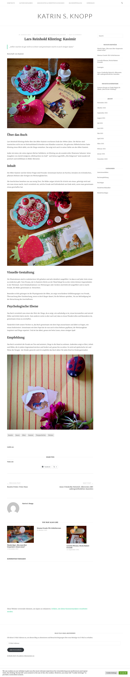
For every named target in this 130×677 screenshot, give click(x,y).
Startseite (11, 3)
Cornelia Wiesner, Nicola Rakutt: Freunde (107, 61)
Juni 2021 (100, 128)
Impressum (91, 3)
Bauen (18, 435)
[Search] (120, 35)
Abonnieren (16, 650)
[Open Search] (122, 3)
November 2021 (102, 103)
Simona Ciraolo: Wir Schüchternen (108, 55)
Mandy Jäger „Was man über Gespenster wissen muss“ (110, 49)
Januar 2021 (101, 154)
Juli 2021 (100, 123)
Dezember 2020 (102, 159)
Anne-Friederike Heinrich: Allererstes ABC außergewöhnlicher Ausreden (109, 73)
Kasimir (30, 435)
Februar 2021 (101, 149)
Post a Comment (75, 34)
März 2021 (100, 143)
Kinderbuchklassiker (57, 34)
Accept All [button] (123, 673)
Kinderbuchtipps (102, 193)
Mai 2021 (100, 133)
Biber (24, 435)
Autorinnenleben (26, 3)
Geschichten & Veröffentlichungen (50, 3)
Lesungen (100, 67)
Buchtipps (100, 182)
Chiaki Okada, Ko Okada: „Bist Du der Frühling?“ (108, 88)
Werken (50, 435)
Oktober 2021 (101, 108)
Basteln (10, 435)
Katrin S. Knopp (65, 16)
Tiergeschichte (41, 435)
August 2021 (101, 118)
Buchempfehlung (75, 3)
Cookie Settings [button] (111, 673)
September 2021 (102, 113)
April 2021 (100, 138)
